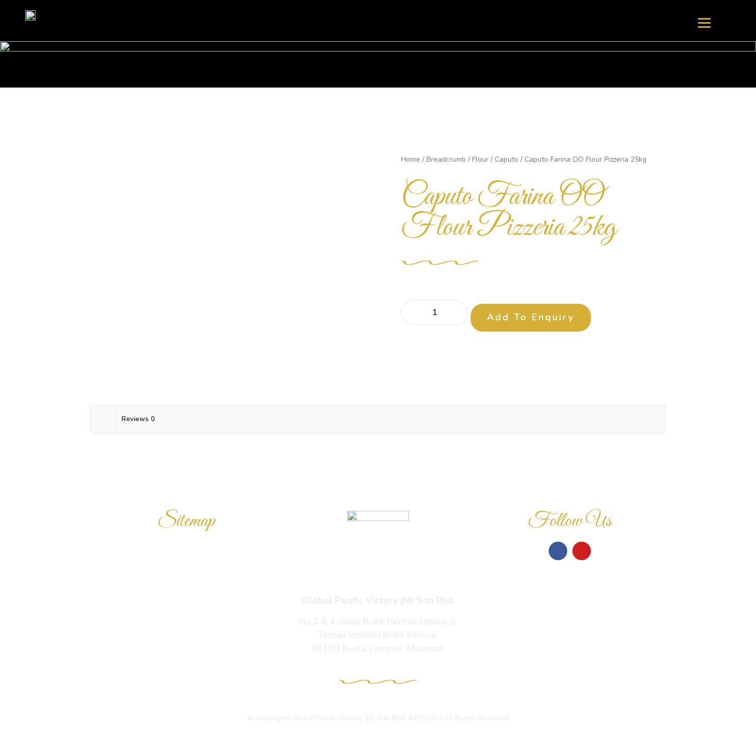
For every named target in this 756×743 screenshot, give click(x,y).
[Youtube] (581, 551)
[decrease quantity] (413, 312)
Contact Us (186, 648)
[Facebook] (558, 551)
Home (410, 159)
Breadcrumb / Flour (457, 159)
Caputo (506, 159)
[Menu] (704, 22)
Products (186, 577)
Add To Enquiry (530, 317)
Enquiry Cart (185, 601)
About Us (186, 624)
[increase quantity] (456, 312)
